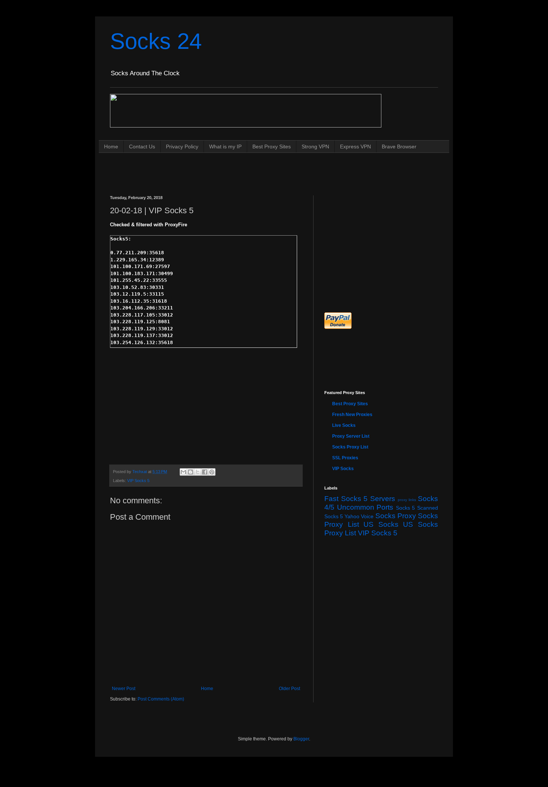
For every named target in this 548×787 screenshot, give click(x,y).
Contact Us (142, 146)
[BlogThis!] (190, 472)
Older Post (289, 688)
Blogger (301, 739)
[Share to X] (197, 472)
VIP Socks (343, 468)
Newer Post (123, 688)
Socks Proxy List (350, 447)
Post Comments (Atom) (161, 699)
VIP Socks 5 (138, 480)
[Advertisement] (245, 167)
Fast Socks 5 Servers (359, 499)
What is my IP (225, 146)
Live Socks (344, 425)
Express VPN (355, 146)
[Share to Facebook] (204, 472)
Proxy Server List (350, 436)
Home (111, 146)
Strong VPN (315, 146)
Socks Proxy (395, 516)
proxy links (407, 500)
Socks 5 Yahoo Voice (349, 516)
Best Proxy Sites (271, 146)
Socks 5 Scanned (417, 508)
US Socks (381, 524)
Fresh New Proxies (352, 414)
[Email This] (183, 472)
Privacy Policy (182, 146)
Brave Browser (399, 146)
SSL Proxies (345, 457)
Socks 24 (156, 41)
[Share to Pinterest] (211, 472)
